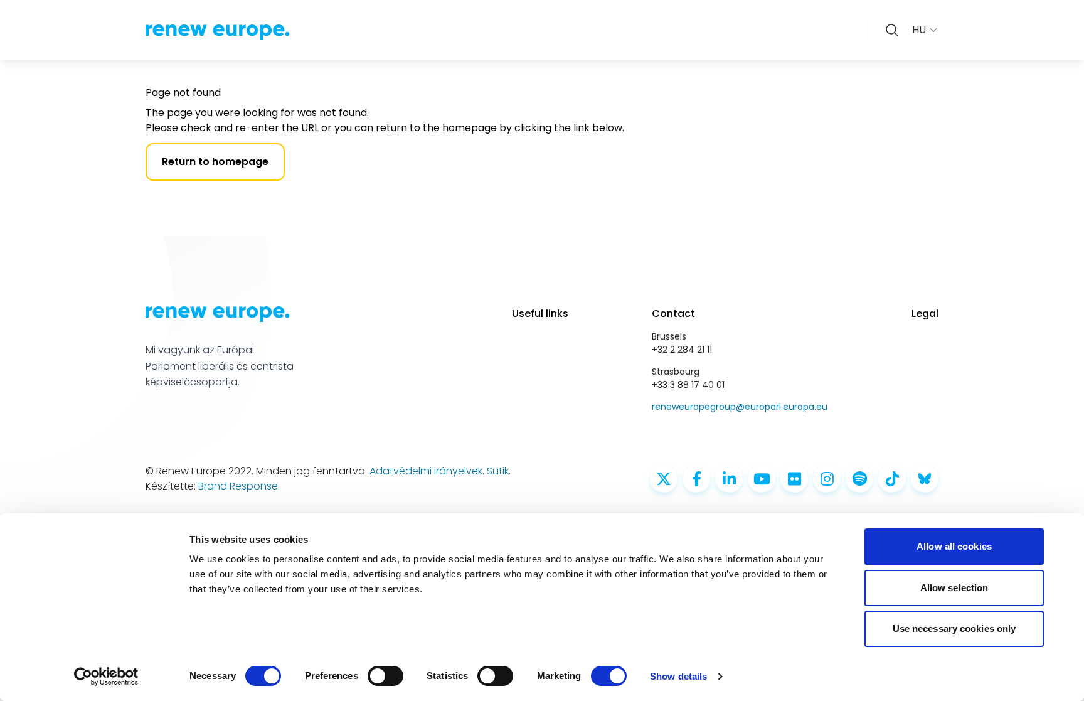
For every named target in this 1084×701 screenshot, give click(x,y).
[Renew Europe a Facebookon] (696, 479)
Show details (678, 676)
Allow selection (954, 587)
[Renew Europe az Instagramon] (827, 479)
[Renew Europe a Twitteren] (664, 479)
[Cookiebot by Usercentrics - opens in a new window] (106, 676)
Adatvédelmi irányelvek (425, 471)
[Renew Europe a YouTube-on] (761, 479)
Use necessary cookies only (954, 628)
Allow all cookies (954, 546)
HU (919, 30)
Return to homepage (215, 161)
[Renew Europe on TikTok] (892, 479)
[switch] (385, 676)
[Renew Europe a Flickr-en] (794, 479)
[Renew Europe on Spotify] (859, 479)
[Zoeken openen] (892, 30)
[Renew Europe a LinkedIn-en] (729, 479)
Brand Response (238, 486)
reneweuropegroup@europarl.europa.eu (739, 406)
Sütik (498, 471)
